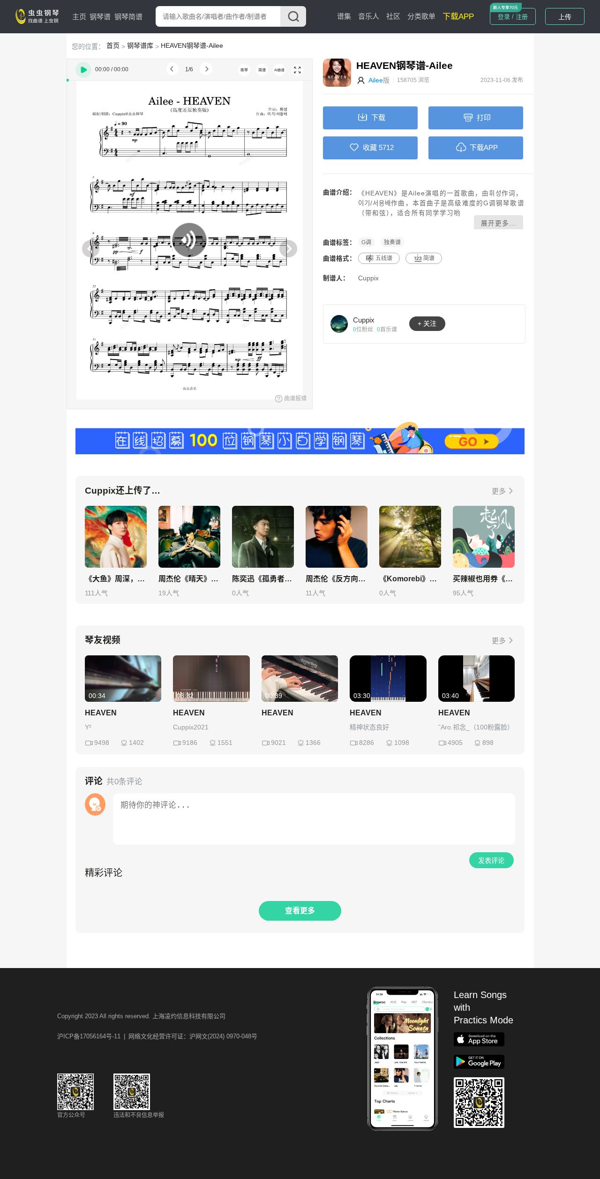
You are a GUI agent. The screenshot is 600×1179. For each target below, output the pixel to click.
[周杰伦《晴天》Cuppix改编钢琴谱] (189, 537)
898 (488, 742)
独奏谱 (392, 242)
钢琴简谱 (128, 16)
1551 (225, 742)
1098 (401, 742)
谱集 (344, 16)
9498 (101, 742)
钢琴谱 (100, 16)
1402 (136, 742)
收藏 (370, 147)
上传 (564, 17)
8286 (366, 742)
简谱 (429, 258)
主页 (79, 16)
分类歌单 (421, 16)
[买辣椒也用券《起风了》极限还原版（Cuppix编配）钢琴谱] (484, 537)
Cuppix (368, 278)
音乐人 (368, 16)
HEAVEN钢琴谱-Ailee (192, 45)
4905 (455, 742)
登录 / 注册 (513, 16)
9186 (189, 742)
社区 (393, 16)
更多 (499, 491)
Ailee (375, 80)
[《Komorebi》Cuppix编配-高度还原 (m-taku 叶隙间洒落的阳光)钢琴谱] (410, 537)
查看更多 (300, 911)
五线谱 (383, 258)
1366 (313, 742)
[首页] (38, 16)
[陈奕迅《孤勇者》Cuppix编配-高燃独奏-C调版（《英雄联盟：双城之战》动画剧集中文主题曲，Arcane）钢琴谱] (263, 537)
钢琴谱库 (140, 45)
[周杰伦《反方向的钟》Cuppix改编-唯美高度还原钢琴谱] (337, 537)
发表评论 (491, 860)
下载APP (458, 17)
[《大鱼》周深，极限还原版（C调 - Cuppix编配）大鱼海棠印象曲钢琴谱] (116, 537)
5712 (386, 147)
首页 (113, 45)
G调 (366, 242)
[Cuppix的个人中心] (339, 323)
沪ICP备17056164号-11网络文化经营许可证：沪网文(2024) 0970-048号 (157, 1036)
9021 (278, 742)
